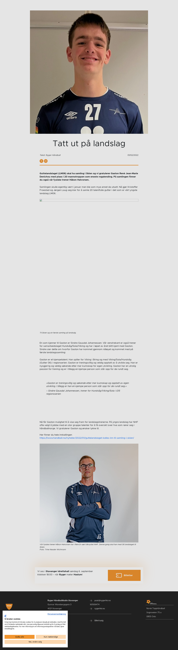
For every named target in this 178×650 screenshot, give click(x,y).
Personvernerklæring (57, 614)
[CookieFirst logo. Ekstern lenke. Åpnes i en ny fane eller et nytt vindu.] (6, 616)
